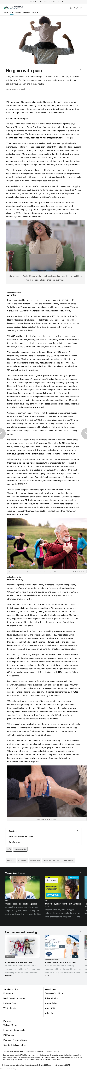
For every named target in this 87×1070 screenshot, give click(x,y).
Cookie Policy (51, 1003)
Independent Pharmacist (51, 1059)
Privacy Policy (51, 998)
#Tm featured (68, 860)
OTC (9, 849)
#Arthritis (10, 860)
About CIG (50, 1008)
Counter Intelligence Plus (14, 1045)
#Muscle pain (35, 860)
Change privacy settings (8, 1069)
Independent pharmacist (14, 1030)
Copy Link (12, 831)
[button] (80, 872)
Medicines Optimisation (14, 998)
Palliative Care (9, 1003)
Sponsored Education (51, 959)
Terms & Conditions (54, 993)
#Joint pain (22, 860)
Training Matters (10, 1025)
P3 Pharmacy (9, 1035)
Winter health (9, 1008)
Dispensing (8, 993)
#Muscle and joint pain (52, 860)
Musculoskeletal (20, 849)
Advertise (49, 1013)
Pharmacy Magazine (10, 1059)
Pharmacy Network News (15, 1040)
